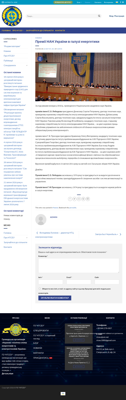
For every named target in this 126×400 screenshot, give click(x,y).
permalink (72, 208)
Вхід (111, 16)
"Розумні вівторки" (12, 46)
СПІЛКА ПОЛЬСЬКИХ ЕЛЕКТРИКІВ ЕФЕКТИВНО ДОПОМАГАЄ (79, 326)
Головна (6, 30)
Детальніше (79, 340)
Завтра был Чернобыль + (106, 234)
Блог (78, 2)
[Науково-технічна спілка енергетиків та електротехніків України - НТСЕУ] (12, 16)
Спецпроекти (10, 65)
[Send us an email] (123, 2)
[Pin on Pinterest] (83, 199)
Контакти (98, 2)
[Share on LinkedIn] (88, 199)
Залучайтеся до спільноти (40, 30)
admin (59, 49)
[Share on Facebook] (70, 199)
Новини (87, 2)
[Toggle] (27, 65)
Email (69, 277)
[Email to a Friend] (79, 199)
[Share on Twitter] (74, 199)
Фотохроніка (108, 2)
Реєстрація (119, 16)
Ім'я (40, 277)
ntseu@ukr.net (102, 337)
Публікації (8, 60)
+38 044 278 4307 (104, 328)
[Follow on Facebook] (120, 2)
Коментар (43, 256)
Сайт (97, 277)
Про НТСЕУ (17, 30)
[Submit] (99, 16)
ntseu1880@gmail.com (106, 340)
